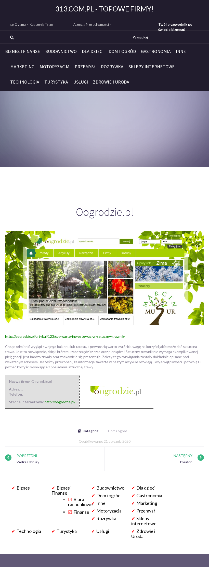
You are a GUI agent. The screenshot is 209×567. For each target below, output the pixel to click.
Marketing (22, 66)
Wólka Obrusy (28, 462)
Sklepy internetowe (151, 66)
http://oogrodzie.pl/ (60, 402)
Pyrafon (186, 462)
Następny (183, 455)
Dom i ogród (122, 51)
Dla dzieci (92, 51)
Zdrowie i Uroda (111, 82)
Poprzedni (27, 455)
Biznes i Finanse (22, 51)
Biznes (23, 488)
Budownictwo (61, 51)
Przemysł (85, 66)
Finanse (81, 512)
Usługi (80, 82)
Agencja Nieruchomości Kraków (85, 24)
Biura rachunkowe (80, 501)
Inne (181, 51)
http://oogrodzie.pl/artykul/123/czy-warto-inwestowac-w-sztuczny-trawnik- (65, 336)
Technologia (24, 82)
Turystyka (56, 82)
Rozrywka (112, 66)
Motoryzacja (55, 66)
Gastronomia (156, 51)
